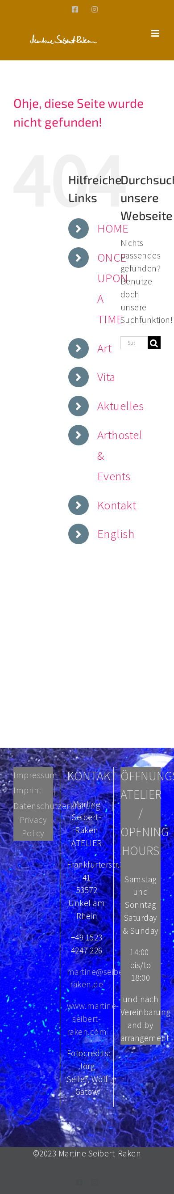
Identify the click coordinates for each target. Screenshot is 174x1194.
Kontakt (117, 504)
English (116, 533)
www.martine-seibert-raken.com (93, 1018)
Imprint (27, 790)
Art (104, 348)
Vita (106, 376)
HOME (113, 228)
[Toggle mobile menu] (156, 33)
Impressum (35, 774)
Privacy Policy (33, 826)
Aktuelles (120, 405)
